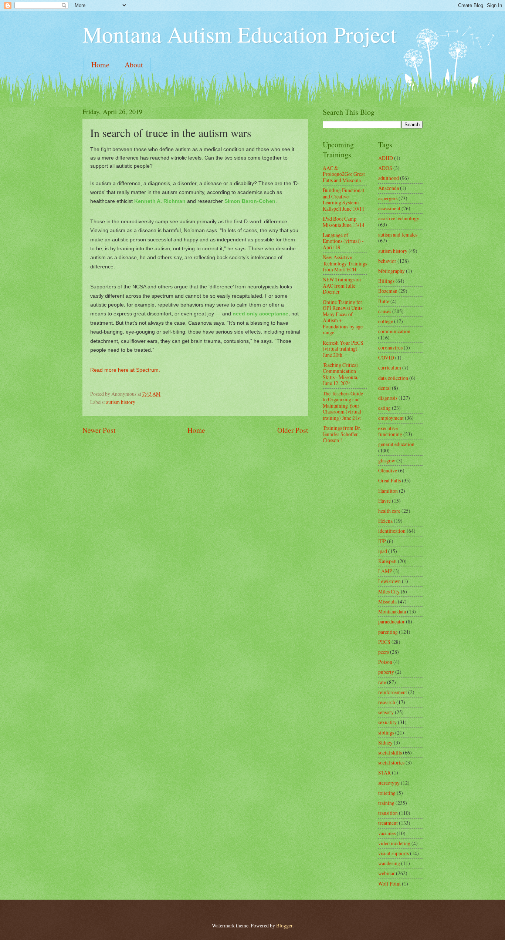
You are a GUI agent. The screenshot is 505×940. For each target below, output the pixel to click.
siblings (386, 732)
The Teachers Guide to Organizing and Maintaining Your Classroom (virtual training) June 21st (343, 405)
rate (382, 682)
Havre (384, 500)
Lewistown (389, 581)
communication (394, 331)
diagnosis (387, 397)
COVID (386, 357)
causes (384, 311)
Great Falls (389, 480)
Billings (386, 280)
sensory (386, 712)
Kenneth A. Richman (160, 201)
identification (392, 530)
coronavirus (390, 347)
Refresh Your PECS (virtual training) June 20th (343, 348)
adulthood (388, 177)
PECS (384, 641)
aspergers (387, 198)
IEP (382, 541)
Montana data (392, 611)
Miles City (389, 591)
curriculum (389, 367)
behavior (387, 260)
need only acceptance (260, 314)
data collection (393, 377)
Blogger (284, 925)
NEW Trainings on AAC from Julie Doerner (342, 285)
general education (396, 444)
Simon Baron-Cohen (249, 201)
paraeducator (391, 621)
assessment (389, 208)
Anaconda (388, 187)
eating (384, 407)
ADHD (385, 157)
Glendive (387, 470)
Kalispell (387, 561)
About (134, 65)
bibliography (391, 270)
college (385, 321)
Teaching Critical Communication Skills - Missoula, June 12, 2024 (340, 374)
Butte (383, 301)
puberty (386, 671)
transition (388, 812)
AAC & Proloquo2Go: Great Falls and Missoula (344, 174)
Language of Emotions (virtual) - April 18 (343, 241)
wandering (389, 863)
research (386, 702)
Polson (385, 661)
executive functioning (390, 431)
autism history (120, 401)
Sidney (385, 742)
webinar (386, 873)
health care (389, 510)
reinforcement (392, 692)
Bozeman (387, 290)
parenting (388, 631)
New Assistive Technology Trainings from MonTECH (345, 263)
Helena (385, 520)
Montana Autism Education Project (239, 34)
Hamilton (388, 490)
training (386, 802)
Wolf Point (389, 883)
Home (100, 65)
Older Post (292, 430)
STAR (384, 772)
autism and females (397, 234)
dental (384, 387)
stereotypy (389, 782)
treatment (388, 822)
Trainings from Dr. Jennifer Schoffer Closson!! (342, 434)
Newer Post (98, 430)
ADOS (385, 167)
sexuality (387, 722)
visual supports (393, 853)
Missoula (387, 601)
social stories (391, 762)
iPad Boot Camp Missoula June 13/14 (344, 221)
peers (383, 651)
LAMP (385, 571)
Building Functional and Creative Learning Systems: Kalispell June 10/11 (344, 199)
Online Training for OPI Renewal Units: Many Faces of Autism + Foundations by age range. (343, 317)
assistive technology (398, 218)
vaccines (387, 833)
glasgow (386, 460)
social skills (390, 752)
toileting (387, 792)
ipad (382, 551)
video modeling (394, 843)
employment (391, 417)
